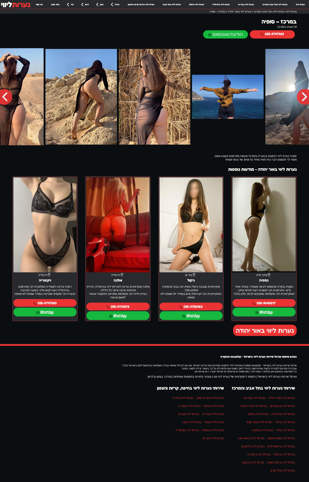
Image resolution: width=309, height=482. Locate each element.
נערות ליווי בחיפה (213, 406)
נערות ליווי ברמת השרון (281, 462)
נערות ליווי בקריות (213, 438)
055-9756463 (193, 306)
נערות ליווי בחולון (196, 4)
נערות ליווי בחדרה (183, 398)
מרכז (117, 4)
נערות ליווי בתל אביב (172, 4)
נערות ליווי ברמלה (284, 454)
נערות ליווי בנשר (214, 422)
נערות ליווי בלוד (285, 430)
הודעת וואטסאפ (227, 34)
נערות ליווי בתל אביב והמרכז (274, 4)
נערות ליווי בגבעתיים (282, 406)
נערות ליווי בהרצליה (221, 4)
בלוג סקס (55, 4)
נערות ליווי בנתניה (262, 430)
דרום (87, 4)
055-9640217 (266, 303)
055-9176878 (120, 306)
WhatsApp (266, 312)
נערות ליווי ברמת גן (259, 454)
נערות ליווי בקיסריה (187, 430)
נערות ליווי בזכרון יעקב (210, 398)
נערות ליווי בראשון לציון (281, 446)
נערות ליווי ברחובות (252, 446)
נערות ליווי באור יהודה (265, 330)
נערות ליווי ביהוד (285, 422)
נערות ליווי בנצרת (188, 414)
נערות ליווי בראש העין (251, 438)
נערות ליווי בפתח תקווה (281, 438)
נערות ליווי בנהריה (213, 414)
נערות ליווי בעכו (191, 422)
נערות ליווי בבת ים (246, 4)
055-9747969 (274, 34)
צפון (102, 4)
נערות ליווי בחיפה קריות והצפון (141, 4)
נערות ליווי (300, 4)
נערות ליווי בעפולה (213, 430)
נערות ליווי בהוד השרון (254, 406)
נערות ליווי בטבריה (189, 406)
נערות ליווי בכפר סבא (259, 422)
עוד (72, 4)
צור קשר (39, 4)
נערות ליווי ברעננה (253, 462)
